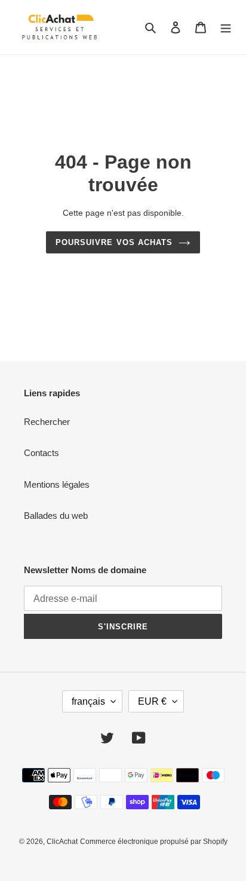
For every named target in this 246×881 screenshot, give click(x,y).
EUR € (152, 701)
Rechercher (47, 422)
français (88, 701)
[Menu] (225, 27)
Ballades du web (56, 515)
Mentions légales (57, 484)
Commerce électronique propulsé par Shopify (153, 841)
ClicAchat (62, 841)
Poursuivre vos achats (114, 242)
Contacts (41, 453)
